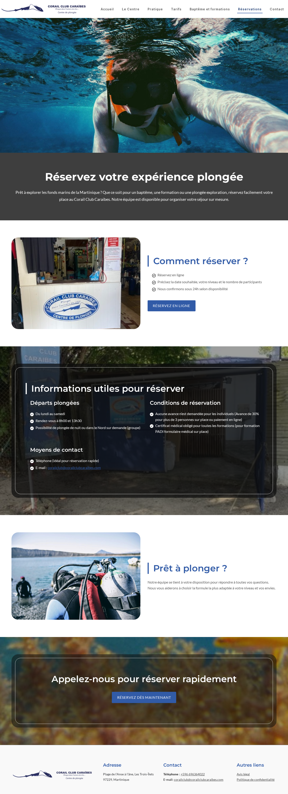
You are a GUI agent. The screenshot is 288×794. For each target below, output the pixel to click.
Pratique (155, 9)
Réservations (250, 9)
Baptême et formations (210, 9)
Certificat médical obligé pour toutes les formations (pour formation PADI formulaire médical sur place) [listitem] (207, 428)
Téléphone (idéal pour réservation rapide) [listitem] (67, 460)
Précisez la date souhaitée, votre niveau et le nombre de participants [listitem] (210, 282)
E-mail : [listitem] (68, 467)
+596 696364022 (193, 774)
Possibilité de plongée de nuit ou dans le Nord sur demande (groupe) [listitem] (88, 427)
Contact (277, 9)
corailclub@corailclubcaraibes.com (74, 467)
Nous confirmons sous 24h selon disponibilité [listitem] (193, 289)
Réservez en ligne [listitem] (171, 275)
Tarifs (176, 9)
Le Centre (131, 9)
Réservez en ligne (171, 305)
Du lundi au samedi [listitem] (50, 413)
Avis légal (243, 774)
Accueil (107, 9)
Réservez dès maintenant (144, 697)
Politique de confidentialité (255, 779)
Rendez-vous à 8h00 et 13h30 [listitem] (59, 420)
